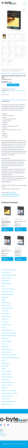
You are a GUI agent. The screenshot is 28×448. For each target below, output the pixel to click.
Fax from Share (5, 313)
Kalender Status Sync (6, 349)
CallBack (3, 300)
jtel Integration (5, 346)
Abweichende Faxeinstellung (8, 269)
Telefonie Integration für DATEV (9, 393)
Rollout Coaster (5, 379)
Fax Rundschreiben (6, 316)
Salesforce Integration (7, 385)
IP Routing (4, 344)
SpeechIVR (4, 388)
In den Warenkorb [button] (6, 229)
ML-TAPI (3, 360)
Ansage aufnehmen (6, 283)
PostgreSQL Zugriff (6, 374)
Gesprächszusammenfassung (9, 335)
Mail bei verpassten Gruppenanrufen (10, 357)
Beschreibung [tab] (5, 101)
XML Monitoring (5, 398)
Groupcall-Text (5, 338)
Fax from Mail (4, 311)
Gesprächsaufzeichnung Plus (8, 333)
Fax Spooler (4, 319)
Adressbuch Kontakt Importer (9, 275)
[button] (24, 10)
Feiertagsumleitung (6, 324)
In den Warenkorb (13, 85)
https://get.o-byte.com (13, 196)
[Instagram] (4, 425)
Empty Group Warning (7, 308)
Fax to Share (4, 322)
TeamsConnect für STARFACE (9, 390)
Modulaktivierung (5, 363)
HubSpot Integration (6, 341)
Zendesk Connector (6, 404)
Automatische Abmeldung (8, 289)
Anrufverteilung (5, 280)
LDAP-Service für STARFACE (8, 355)
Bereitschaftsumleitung (7, 294)
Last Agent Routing (6, 352)
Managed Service (9, 69)
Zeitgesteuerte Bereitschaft (8, 401)
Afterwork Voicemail (6, 278)
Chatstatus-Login (5, 305)
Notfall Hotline (5, 366)
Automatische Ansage (7, 291)
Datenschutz (3, 433)
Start (2, 69)
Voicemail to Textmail (6, 396)
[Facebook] (8, 425)
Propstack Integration (6, 377)
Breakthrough (4, 297)
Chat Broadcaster (5, 302)
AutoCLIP (3, 286)
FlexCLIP (3, 327)
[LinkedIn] (1, 425)
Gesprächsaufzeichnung (7, 330)
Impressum (3, 435)
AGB (1, 432)
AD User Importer (5, 272)
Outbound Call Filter (6, 371)
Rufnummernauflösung (7, 382)
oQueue (3, 368)
